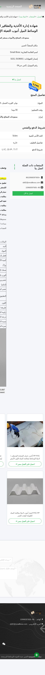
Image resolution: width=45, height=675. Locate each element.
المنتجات (32, 17)
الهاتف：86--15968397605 (30, 619)
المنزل (39, 17)
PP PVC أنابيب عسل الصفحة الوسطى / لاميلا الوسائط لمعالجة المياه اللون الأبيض (25, 457)
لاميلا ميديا (23, 17)
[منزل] (35, 6)
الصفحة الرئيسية (14, 6)
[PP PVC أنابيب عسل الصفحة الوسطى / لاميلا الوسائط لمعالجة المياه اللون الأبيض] (25, 434)
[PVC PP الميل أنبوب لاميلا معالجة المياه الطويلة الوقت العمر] (25, 491)
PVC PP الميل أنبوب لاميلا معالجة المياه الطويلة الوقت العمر (25, 514)
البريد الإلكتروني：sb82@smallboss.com (25, 624)
